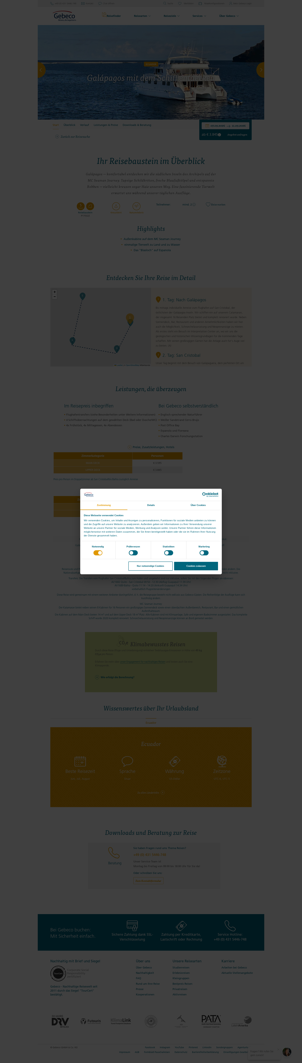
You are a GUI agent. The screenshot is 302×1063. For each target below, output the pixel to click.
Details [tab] (151, 505)
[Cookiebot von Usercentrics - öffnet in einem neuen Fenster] (204, 494)
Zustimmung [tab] (104, 505)
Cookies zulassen (196, 566)
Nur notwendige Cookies (150, 566)
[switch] (133, 552)
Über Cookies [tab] (198, 505)
